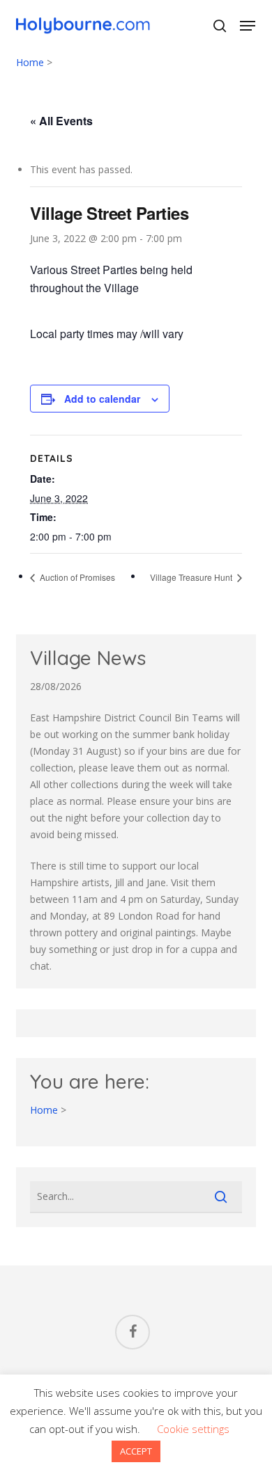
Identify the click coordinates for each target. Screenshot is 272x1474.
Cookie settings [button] (193, 1429)
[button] (247, 26)
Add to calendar (102, 399)
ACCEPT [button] (136, 1451)
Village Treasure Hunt (192, 577)
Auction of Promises (76, 577)
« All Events (61, 121)
